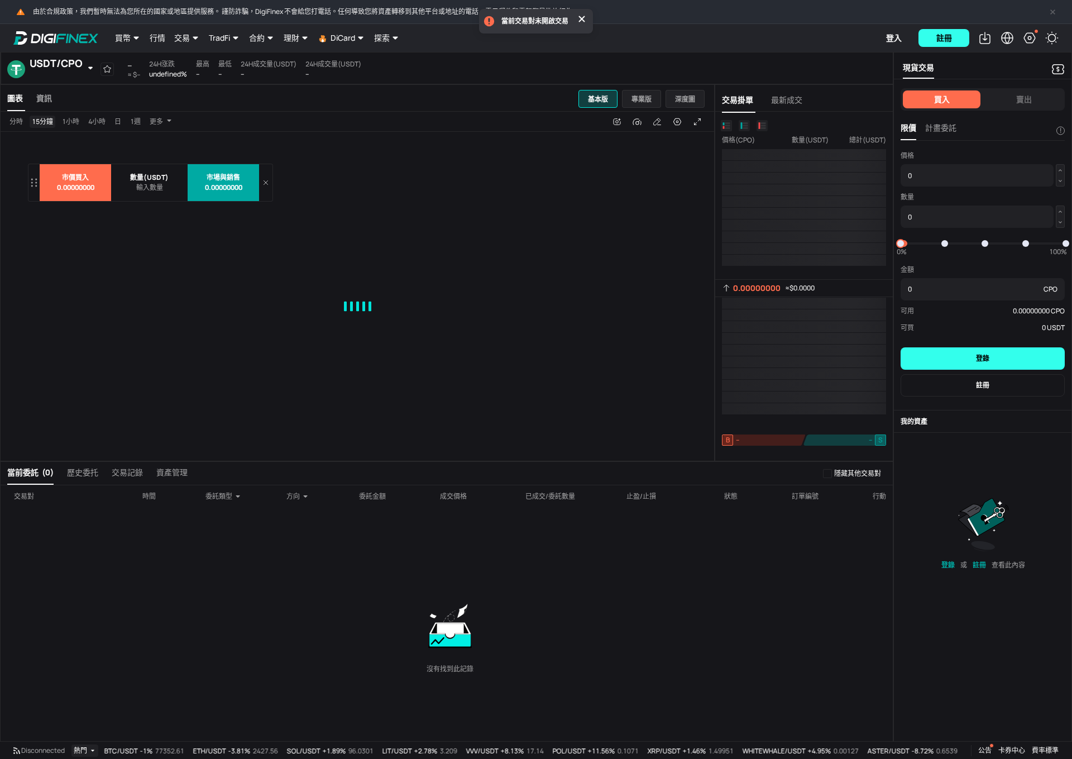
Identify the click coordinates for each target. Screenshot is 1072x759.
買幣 (123, 37)
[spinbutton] (149, 188)
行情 (157, 37)
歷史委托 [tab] (82, 472)
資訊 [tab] (44, 98)
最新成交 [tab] (786, 99)
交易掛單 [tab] (737, 99)
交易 (182, 37)
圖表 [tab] (15, 98)
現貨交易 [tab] (918, 67)
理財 (291, 37)
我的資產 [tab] (914, 421)
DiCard (343, 37)
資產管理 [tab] (172, 472)
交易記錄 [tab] (127, 472)
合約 (257, 37)
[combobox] (223, 496)
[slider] (900, 243)
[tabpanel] (357, 286)
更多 (156, 121)
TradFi (219, 37)
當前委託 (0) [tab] (30, 472)
